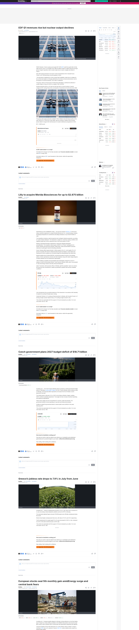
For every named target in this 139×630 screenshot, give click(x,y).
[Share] (85, 15)
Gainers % (106, 111)
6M (44, 118)
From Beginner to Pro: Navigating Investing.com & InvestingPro (107, 150)
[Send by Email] (39, 151)
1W (40, 118)
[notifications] (118, 1)
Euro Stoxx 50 (101, 27)
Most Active (101, 111)
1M (42, 118)
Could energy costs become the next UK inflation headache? (109, 89)
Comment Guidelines (21, 554)
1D (38, 118)
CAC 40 (59, 612)
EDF (62, 51)
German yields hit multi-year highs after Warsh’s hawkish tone (109, 94)
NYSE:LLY (68, 216)
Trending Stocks (102, 156)
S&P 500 (100, 29)
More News (107, 103)
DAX (42, 612)
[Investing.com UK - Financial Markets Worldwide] (22, 1)
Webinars (101, 146)
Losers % (110, 111)
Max (49, 118)
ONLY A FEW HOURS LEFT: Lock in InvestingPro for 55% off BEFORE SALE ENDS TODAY (109, 99)
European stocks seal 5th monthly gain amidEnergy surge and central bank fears (109, 78)
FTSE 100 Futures (102, 34)
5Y (47, 118)
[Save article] (88, 15)
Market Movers (102, 108)
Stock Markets (26, 14)
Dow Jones (101, 32)
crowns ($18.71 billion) (51, 374)
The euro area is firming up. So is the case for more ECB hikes (109, 84)
